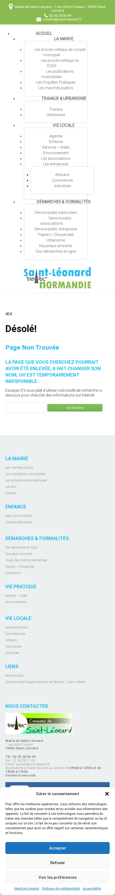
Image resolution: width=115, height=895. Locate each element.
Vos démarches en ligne (56, 251)
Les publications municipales (57, 74)
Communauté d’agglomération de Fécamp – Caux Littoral (45, 682)
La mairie (63, 38)
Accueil (44, 33)
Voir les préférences (57, 877)
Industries (62, 186)
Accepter (57, 848)
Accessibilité (92, 888)
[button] (107, 793)
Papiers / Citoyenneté (56, 234)
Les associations (55, 158)
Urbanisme (56, 115)
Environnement (55, 153)
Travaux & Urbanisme (63, 98)
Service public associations (56, 221)
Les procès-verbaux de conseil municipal (60, 52)
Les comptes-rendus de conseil (26, 480)
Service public (14, 675)
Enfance (56, 142)
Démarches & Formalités (63, 201)
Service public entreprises (55, 229)
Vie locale (63, 125)
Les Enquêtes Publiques (56, 82)
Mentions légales (26, 888)
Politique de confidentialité (61, 888)
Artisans (62, 175)
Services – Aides (56, 147)
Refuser (57, 862)
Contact (10, 493)
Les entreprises (55, 164)
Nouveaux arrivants (55, 246)
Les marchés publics (55, 88)
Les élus (10, 487)
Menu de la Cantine (18, 516)
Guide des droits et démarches (26, 560)
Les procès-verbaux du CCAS (60, 63)
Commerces (62, 180)
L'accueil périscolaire (18, 522)
